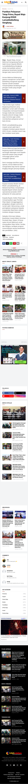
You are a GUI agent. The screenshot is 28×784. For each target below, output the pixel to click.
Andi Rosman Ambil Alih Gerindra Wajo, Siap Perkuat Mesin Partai (7, 296)
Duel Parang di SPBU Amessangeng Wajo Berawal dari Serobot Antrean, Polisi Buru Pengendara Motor (18, 446)
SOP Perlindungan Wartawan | (14, 776)
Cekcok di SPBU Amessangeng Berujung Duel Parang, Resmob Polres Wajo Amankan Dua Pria (19, 435)
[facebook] (7, 765)
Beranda (4, 9)
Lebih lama (23, 342)
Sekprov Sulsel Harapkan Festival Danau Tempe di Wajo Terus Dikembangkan (7, 542)
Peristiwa (14, 593)
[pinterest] (21, 765)
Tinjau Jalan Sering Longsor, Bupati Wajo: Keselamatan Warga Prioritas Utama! (20, 316)
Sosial (14, 610)
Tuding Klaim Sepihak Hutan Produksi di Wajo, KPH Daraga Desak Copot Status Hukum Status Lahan (7, 316)
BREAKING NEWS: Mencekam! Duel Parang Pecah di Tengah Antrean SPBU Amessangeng (19, 467)
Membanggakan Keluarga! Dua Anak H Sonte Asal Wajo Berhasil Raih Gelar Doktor (19, 425)
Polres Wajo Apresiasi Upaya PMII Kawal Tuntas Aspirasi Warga (19, 676)
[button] (2, 2)
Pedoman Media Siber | (9, 774)
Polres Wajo (14, 599)
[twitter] (10, 765)
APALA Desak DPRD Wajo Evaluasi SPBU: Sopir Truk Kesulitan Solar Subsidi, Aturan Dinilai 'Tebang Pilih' (20, 296)
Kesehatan (11, 237)
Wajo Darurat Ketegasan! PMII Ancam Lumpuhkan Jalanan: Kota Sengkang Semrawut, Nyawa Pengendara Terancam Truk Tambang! (19, 656)
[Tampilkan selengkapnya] (21, 243)
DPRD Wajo (14, 607)
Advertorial (10, 9)
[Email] (17, 243)
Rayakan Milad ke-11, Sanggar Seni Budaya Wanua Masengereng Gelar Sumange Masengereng (7, 523)
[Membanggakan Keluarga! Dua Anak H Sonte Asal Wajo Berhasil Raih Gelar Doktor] (7, 425)
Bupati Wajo (5, 237)
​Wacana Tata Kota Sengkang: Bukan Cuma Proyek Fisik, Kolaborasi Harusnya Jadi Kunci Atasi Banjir (19, 667)
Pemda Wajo (14, 613)
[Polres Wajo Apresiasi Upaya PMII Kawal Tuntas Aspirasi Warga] (6, 677)
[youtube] (14, 765)
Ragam (14, 596)
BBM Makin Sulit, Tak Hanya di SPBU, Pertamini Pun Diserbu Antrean (19, 476)
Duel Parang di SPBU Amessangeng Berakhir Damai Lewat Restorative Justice (18, 689)
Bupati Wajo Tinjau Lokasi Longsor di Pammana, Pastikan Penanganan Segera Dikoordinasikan (7, 277)
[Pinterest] (14, 243)
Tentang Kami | (11, 772)
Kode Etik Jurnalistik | (20, 774)
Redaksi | (18, 772)
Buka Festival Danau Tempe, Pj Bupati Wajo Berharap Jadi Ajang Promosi (20, 522)
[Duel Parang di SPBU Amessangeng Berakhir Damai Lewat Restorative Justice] (6, 689)
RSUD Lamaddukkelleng (8, 239)
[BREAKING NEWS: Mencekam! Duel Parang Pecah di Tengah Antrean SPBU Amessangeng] (7, 467)
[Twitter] (7, 243)
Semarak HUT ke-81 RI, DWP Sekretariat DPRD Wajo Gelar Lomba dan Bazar (20, 276)
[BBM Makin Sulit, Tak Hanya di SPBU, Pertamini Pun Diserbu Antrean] (7, 477)
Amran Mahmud (15, 235)
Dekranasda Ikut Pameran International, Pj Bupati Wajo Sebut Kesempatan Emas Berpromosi (19, 543)
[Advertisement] (12, 374)
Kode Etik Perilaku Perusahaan (14, 778)
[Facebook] (3, 243)
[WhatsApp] (10, 243)
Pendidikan (14, 605)
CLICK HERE (20, 361)
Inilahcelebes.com (14, 781)
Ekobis (14, 602)
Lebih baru (4, 342)
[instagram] (17, 765)
